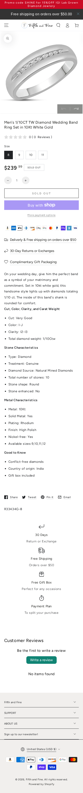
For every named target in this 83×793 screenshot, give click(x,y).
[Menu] (6, 25)
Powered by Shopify (41, 784)
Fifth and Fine (34, 779)
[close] (78, 14)
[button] (58, 25)
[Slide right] (76, 109)
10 (31, 155)
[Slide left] (63, 109)
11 (42, 155)
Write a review (41, 660)
